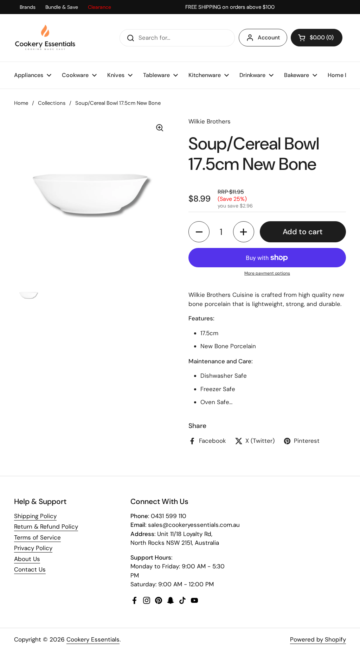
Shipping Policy (35, 516)
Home (21, 103)
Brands (28, 7)
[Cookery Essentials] (45, 38)
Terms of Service (37, 537)
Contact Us (30, 569)
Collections (51, 103)
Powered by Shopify (318, 639)
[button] (316, 37)
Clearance (99, 7)
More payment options (267, 273)
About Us (27, 559)
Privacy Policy (33, 548)
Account (269, 37)
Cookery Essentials (93, 639)
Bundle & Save (61, 7)
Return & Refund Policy (46, 526)
